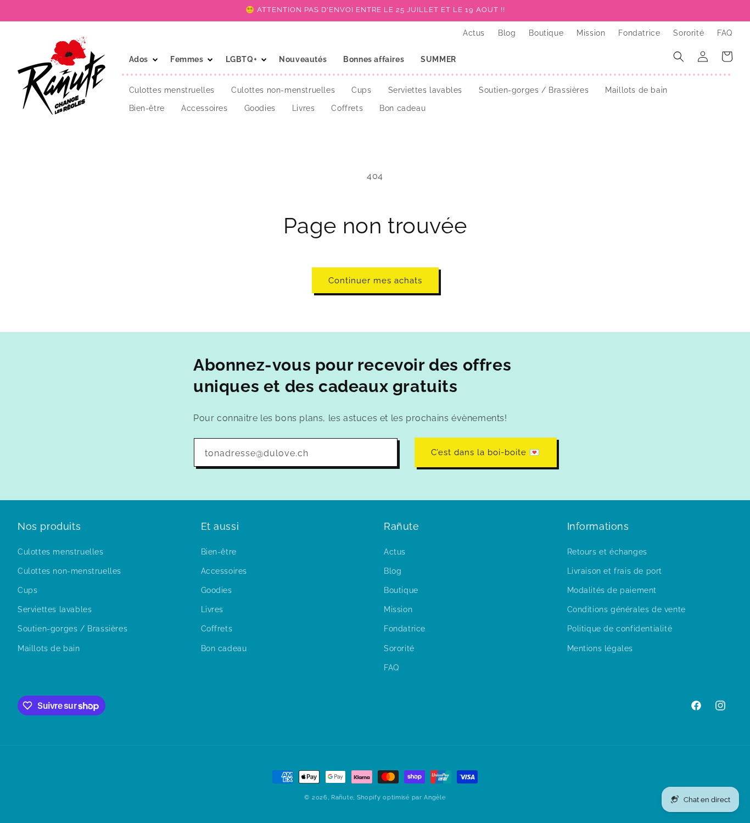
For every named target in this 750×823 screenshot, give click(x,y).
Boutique (401, 589)
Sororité (399, 647)
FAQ (391, 667)
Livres (212, 609)
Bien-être (219, 551)
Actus (395, 551)
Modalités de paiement (612, 589)
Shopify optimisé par (389, 797)
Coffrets (217, 628)
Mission (398, 609)
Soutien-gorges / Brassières (72, 628)
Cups (27, 589)
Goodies (216, 589)
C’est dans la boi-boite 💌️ (485, 452)
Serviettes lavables (55, 609)
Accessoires (224, 570)
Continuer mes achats (375, 280)
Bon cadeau (224, 647)
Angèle (434, 797)
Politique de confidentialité (620, 628)
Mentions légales (600, 647)
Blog (392, 570)
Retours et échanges (607, 551)
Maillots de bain (49, 647)
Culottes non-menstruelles (69, 570)
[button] (141, 59)
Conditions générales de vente (626, 609)
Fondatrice (405, 628)
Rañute (342, 797)
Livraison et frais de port (615, 570)
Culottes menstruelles (61, 551)
